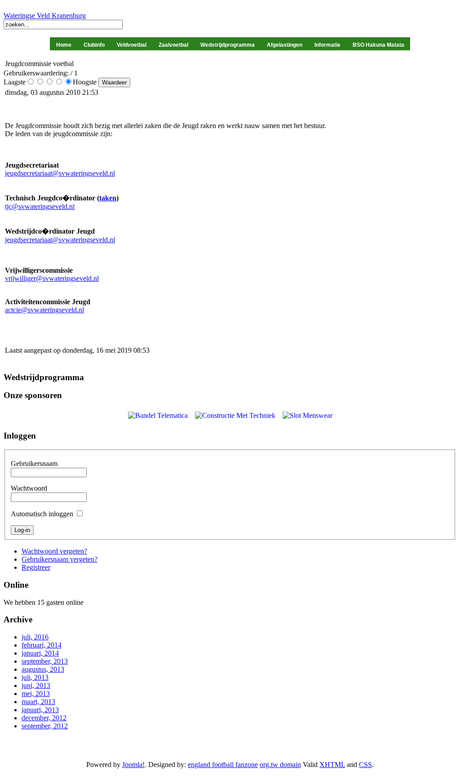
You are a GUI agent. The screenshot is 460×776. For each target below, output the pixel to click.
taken (107, 198)
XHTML (332, 764)
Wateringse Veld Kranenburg (45, 15)
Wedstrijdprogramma (227, 45)
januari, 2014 (40, 653)
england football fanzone (223, 764)
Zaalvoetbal (173, 45)
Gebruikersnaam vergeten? (59, 559)
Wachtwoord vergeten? (54, 551)
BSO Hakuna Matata (378, 45)
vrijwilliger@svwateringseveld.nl (52, 278)
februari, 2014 (42, 645)
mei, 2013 (36, 693)
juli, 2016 (35, 637)
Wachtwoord (29, 488)
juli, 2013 (35, 677)
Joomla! (133, 764)
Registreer (36, 567)
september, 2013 (45, 661)
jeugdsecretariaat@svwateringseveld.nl (60, 173)
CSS (365, 764)
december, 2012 (44, 718)
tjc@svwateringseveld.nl (40, 206)
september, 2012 (45, 726)
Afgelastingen (284, 45)
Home (63, 45)
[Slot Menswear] (307, 415)
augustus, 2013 (43, 669)
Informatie (327, 45)
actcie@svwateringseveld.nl (44, 310)
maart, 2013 (38, 701)
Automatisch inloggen (42, 514)
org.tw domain (280, 764)
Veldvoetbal (131, 45)
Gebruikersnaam (34, 463)
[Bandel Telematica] (157, 415)
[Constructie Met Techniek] (235, 415)
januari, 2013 (40, 710)
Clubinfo (94, 45)
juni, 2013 (36, 685)
